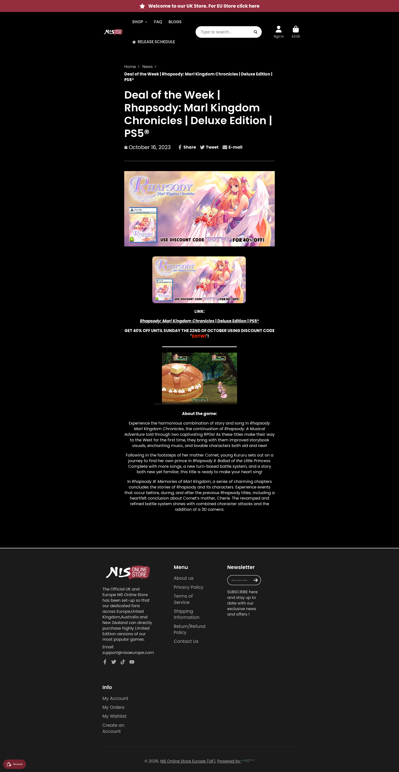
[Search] (255, 32)
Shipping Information (187, 614)
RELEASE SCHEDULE (156, 42)
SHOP (137, 22)
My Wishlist (114, 716)
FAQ (158, 22)
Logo (113, 31)
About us (183, 578)
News (147, 66)
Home (130, 66)
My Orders (113, 707)
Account (279, 32)
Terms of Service (183, 599)
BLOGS (175, 22)
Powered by (229, 761)
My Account (115, 698)
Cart (296, 32)
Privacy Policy (188, 587)
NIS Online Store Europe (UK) (187, 761)
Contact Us (186, 641)
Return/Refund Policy (189, 629)
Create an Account (113, 728)
